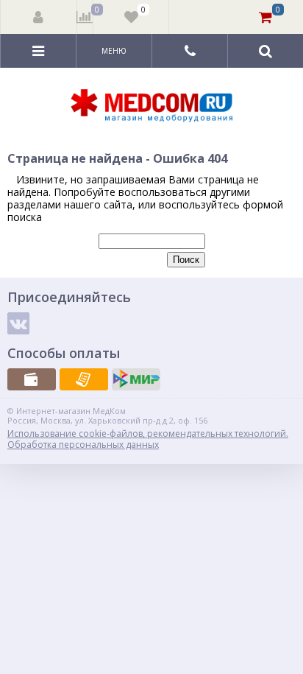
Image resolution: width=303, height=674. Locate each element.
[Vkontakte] (18, 323)
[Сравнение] (84, 17)
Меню (113, 51)
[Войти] (39, 17)
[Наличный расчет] (31, 379)
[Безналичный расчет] (84, 379)
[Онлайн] (136, 379)
